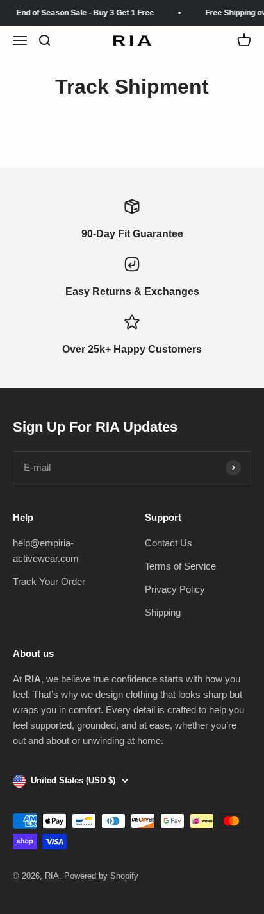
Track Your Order (49, 581)
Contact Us (168, 542)
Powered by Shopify (101, 876)
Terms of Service (180, 566)
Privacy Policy (175, 589)
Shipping (163, 612)
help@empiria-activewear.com (46, 550)
